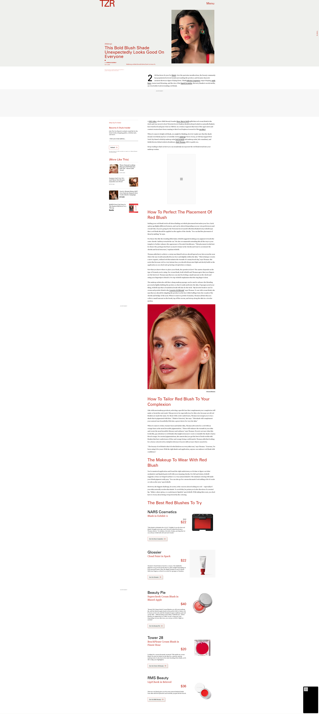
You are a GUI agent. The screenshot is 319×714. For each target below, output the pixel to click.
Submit (112, 147)
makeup (182, 137)
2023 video (152, 121)
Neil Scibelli (179, 139)
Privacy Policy (113, 152)
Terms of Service (134, 151)
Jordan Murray (111, 62)
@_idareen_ (317, 33)
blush (174, 75)
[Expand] (305, 688)
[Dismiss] (316, 688)
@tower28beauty (210, 391)
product (202, 129)
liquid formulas (186, 83)
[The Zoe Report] (107, 3)
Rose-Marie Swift (183, 121)
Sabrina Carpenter (193, 80)
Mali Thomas (180, 142)
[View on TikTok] (181, 179)
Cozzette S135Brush (176, 290)
